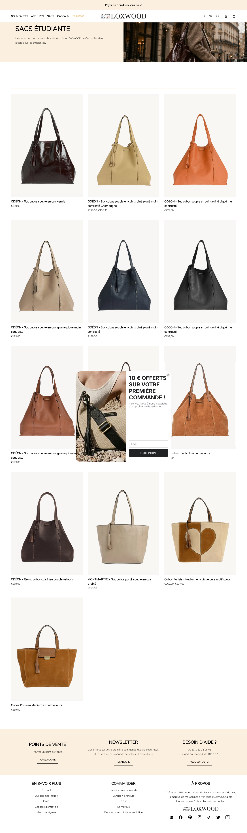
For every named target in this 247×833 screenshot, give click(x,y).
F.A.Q (46, 801)
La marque (123, 806)
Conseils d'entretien (46, 806)
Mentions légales (46, 812)
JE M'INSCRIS (123, 761)
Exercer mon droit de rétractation (123, 812)
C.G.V (123, 801)
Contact (46, 790)
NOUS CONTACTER (199, 761)
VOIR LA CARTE (47, 759)
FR (210, 16)
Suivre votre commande (123, 790)
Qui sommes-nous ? (46, 795)
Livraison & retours (123, 795)
